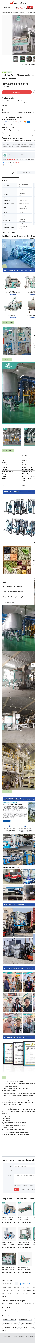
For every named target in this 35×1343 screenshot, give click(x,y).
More (3, 1330)
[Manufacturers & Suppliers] (17, 3)
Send (16, 1189)
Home (3, 12)
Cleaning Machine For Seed (10, 1327)
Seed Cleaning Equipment (9, 1311)
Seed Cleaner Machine (27, 1323)
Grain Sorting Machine (26, 1311)
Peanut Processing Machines (24, 1290)
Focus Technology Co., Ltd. (21, 1336)
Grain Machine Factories (25, 1319)
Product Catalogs (25, 1283)
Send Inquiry (17, 92)
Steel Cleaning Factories (9, 1319)
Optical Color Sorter (7, 1290)
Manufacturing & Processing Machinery (15, 12)
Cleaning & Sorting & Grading (9, 1287)
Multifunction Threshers (23, 1293)
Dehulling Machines (7, 1293)
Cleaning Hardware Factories (10, 1323)
